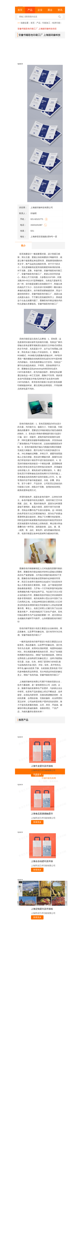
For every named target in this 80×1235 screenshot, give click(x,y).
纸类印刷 (56, 23)
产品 (30, 10)
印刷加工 (46, 23)
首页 (20, 10)
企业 (40, 10)
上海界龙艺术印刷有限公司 (43, 770)
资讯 (60, 10)
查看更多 (37, 822)
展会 (50, 10)
